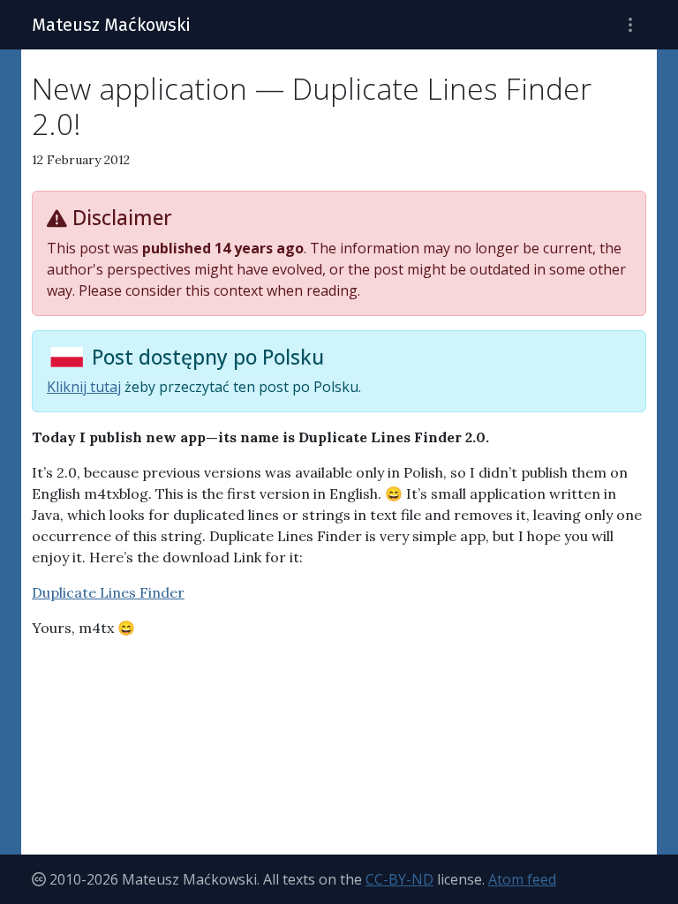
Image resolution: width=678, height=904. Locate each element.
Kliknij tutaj (84, 386)
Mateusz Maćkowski (111, 24)
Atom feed (522, 879)
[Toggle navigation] (630, 25)
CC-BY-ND (399, 879)
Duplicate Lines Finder (108, 592)
